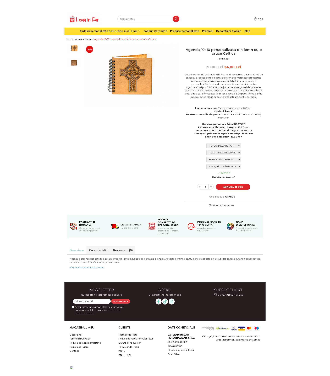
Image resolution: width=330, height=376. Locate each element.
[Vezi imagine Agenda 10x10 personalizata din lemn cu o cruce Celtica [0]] (74, 48)
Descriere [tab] (77, 250)
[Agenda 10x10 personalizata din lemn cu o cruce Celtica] (131, 75)
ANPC (122, 350)
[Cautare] (176, 19)
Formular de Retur (129, 346)
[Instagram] (172, 302)
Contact (74, 350)
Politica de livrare (79, 346)
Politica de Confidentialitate (85, 342)
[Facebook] (159, 302)
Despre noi (76, 334)
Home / (71, 39)
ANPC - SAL (125, 355)
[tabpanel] (131, 75)
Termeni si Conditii (80, 338)
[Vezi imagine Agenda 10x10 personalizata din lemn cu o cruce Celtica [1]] (74, 62)
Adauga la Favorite (222, 205)
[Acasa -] (84, 19)
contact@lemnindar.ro (231, 295)
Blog (247, 31)
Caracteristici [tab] (98, 250)
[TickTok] (165, 302)
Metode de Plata (128, 334)
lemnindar (223, 58)
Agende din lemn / (84, 39)
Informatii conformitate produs (87, 267)
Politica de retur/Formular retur (136, 338)
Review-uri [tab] (123, 250)
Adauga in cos (233, 187)
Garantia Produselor (130, 342)
